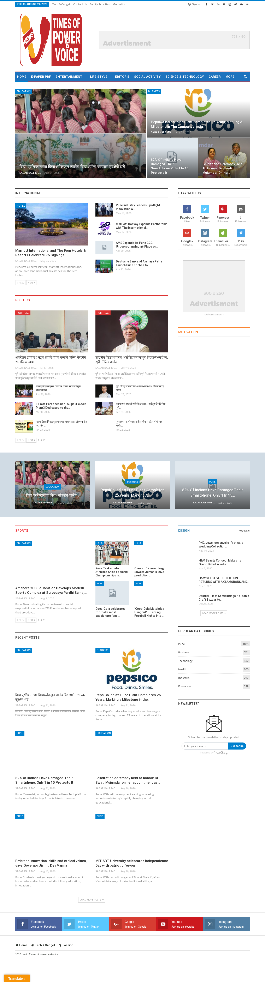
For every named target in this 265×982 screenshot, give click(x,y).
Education (24, 91)
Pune (212, 481)
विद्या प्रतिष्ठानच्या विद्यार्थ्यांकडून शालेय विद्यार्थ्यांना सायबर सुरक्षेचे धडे (72, 166)
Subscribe (237, 745)
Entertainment (69, 77)
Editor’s (122, 77)
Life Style (98, 77)
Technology (185, 661)
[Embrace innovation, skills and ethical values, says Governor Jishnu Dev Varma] (51, 835)
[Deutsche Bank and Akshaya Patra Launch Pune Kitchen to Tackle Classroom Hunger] (104, 266)
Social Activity (147, 77)
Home (21, 77)
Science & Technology (184, 77)
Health (182, 669)
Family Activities (100, 4)
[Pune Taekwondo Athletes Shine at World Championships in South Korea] (112, 553)
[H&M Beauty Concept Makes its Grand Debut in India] (187, 565)
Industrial (184, 678)
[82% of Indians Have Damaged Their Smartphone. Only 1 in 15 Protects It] (212, 485)
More (229, 77)
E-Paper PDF (41, 77)
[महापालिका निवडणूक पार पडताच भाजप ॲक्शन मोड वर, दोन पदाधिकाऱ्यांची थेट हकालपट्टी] (24, 426)
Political (23, 312)
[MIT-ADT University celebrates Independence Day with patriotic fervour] (131, 835)
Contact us (80, 4)
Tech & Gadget (61, 4)
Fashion (68, 945)
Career (215, 77)
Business (154, 91)
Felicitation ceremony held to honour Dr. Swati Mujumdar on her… (222, 168)
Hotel (21, 205)
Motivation (119, 4)
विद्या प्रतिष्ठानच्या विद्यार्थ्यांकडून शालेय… (52, 495)
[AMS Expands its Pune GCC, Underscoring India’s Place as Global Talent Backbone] (104, 247)
